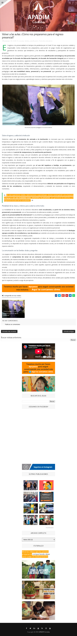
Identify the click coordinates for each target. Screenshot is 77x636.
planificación (34, 41)
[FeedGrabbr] (38, 527)
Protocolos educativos (45, 41)
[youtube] (38, 28)
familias (27, 41)
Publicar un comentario (12, 324)
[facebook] (30, 28)
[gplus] (34, 628)
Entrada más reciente (9, 331)
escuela (21, 41)
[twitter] (34, 28)
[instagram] (42, 28)
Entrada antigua (69, 331)
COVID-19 (15, 41)
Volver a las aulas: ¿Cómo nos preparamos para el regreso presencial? (11, 313)
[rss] (42, 628)
